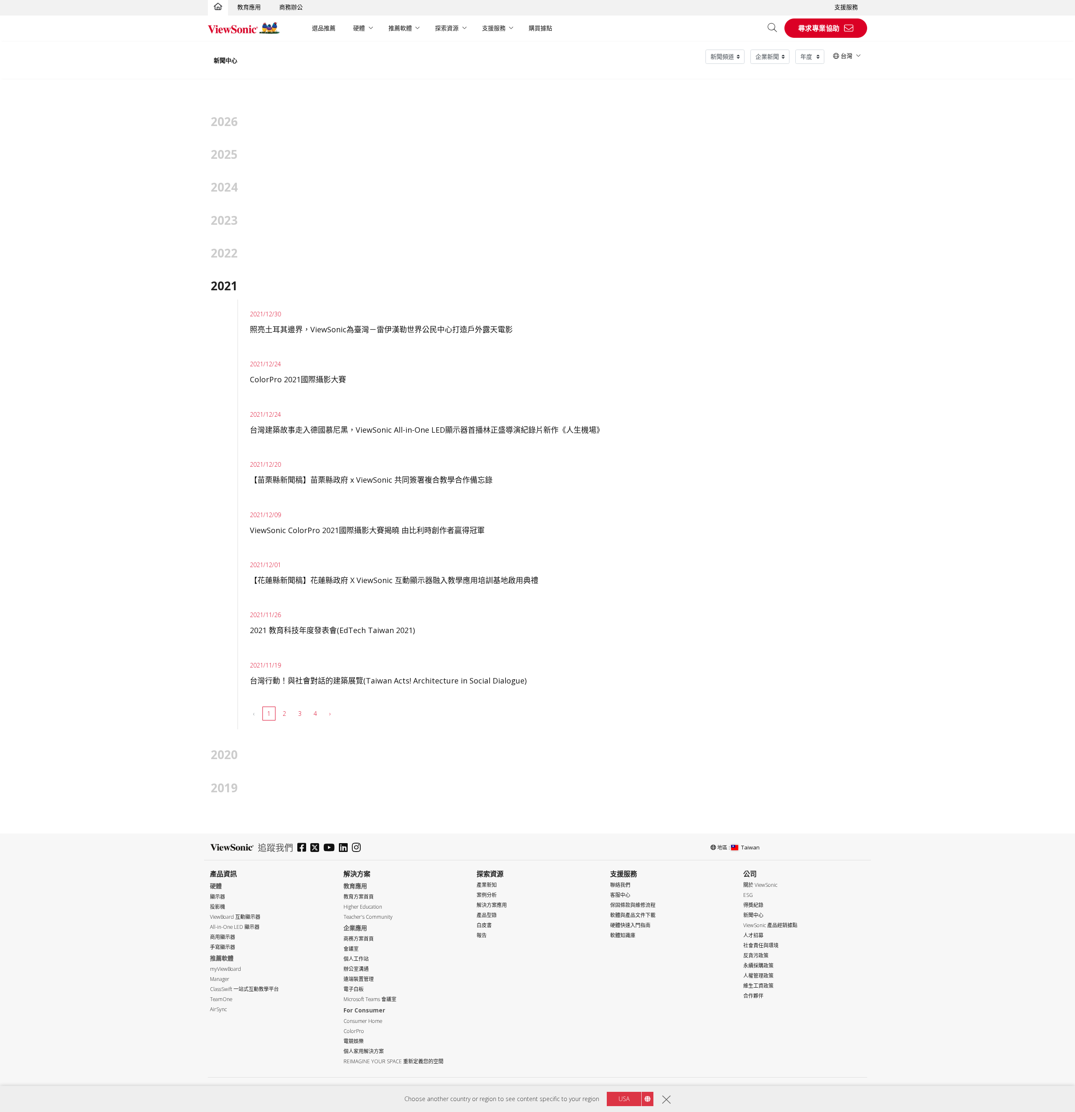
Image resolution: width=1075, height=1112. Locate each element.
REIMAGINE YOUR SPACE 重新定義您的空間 (393, 1061)
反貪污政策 (755, 955)
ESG (748, 895)
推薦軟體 (400, 28)
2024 (224, 187)
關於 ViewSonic (760, 885)
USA (624, 1099)
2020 (224, 754)
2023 (224, 220)
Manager (219, 979)
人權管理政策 (758, 975)
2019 (224, 788)
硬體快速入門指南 (630, 925)
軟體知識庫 (622, 935)
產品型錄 (487, 915)
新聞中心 (225, 60)
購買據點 (540, 28)
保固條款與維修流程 (632, 905)
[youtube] (331, 848)
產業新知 (487, 885)
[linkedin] (345, 848)
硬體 (359, 28)
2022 (224, 253)
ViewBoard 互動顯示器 (235, 916)
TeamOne (221, 999)
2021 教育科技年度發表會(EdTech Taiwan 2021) (332, 630)
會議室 (351, 948)
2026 (224, 121)
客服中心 (620, 895)
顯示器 (217, 896)
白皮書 (484, 925)
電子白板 (353, 989)
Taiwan (750, 847)
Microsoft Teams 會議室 (369, 999)
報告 (482, 935)
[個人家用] (218, 7)
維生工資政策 (758, 985)
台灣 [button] (845, 56)
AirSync (218, 1009)
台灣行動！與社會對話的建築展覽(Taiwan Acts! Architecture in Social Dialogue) (388, 681)
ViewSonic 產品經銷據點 (770, 925)
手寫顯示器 (222, 947)
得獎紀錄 (753, 905)
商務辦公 (291, 7)
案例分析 (487, 895)
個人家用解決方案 (363, 1051)
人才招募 (753, 935)
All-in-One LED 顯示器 (235, 927)
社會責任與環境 (761, 945)
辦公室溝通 (356, 969)
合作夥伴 (753, 995)
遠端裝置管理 (358, 979)
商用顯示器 (222, 937)
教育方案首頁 (358, 896)
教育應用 (249, 7)
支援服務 (846, 7)
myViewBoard (225, 969)
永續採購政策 (758, 965)
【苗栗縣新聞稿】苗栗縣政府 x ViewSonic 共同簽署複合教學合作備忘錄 (371, 480)
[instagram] (358, 848)
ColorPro (353, 1031)
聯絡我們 (620, 885)
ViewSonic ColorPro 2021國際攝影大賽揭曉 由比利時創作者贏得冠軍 (367, 530)
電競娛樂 (353, 1041)
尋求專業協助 (819, 28)
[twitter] (316, 848)
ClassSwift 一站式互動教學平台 (244, 989)
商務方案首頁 (358, 938)
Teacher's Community (368, 916)
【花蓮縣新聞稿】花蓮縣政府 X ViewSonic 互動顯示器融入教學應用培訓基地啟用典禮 (394, 580)
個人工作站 (356, 958)
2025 (224, 154)
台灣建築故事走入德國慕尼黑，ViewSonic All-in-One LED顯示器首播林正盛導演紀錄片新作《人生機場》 (427, 430)
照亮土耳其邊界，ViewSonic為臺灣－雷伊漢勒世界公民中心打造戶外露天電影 (381, 329)
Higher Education (362, 906)
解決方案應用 (492, 905)
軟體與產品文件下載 (632, 915)
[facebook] (303, 848)
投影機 (217, 906)
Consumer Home (362, 1021)
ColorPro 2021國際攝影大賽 (298, 379)
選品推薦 (324, 28)
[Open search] (775, 28)
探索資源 (447, 28)
